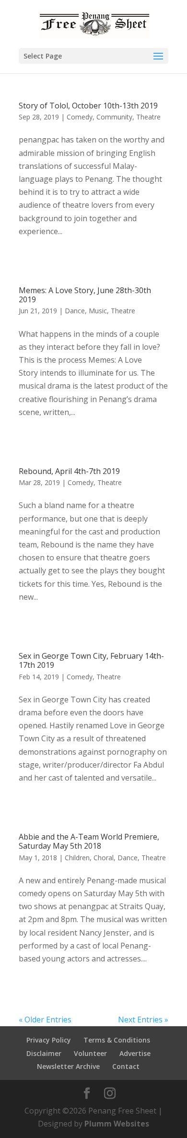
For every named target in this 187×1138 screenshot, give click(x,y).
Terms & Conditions (116, 1039)
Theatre (148, 116)
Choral (104, 857)
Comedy (80, 116)
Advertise (135, 1053)
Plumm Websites (116, 1123)
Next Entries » (143, 1019)
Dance (75, 310)
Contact (126, 1066)
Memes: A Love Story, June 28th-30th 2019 (85, 295)
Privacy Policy (48, 1039)
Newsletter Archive (68, 1066)
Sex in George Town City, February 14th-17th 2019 (91, 660)
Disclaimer (43, 1053)
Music (98, 310)
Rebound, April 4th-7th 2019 (69, 471)
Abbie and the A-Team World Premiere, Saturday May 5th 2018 (89, 841)
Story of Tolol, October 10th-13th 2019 (88, 105)
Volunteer (90, 1053)
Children (77, 857)
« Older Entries (45, 1019)
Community (114, 116)
